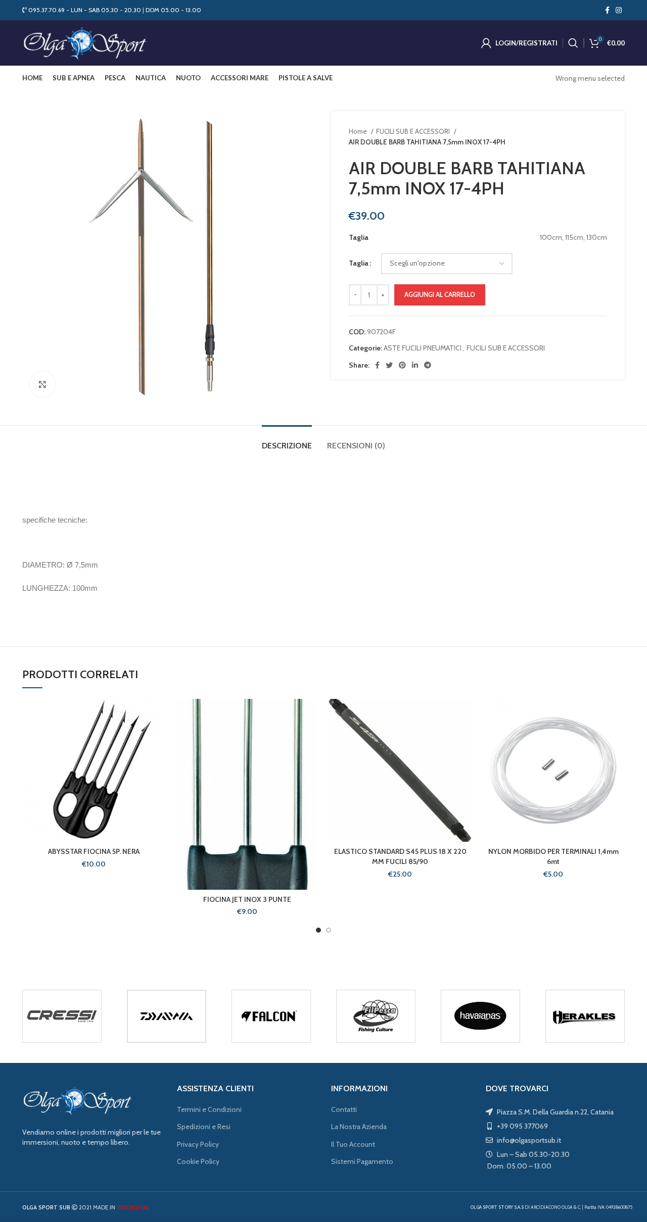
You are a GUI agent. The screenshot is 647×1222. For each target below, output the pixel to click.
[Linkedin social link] (415, 365)
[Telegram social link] (427, 365)
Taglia (358, 263)
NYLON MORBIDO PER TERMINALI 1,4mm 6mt (553, 856)
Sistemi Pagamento (362, 1161)
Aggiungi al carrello (439, 294)
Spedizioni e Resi (203, 1126)
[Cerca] (573, 43)
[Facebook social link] (607, 10)
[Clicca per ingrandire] (42, 384)
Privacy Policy (198, 1144)
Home (358, 131)
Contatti (344, 1109)
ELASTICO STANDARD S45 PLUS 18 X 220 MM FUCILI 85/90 (400, 856)
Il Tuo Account (353, 1144)
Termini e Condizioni (209, 1109)
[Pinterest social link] (402, 365)
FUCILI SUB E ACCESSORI (413, 131)
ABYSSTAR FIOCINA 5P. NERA (94, 851)
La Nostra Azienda (359, 1126)
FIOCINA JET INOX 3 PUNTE (247, 899)
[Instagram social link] (619, 10)
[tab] (287, 440)
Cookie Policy (198, 1161)
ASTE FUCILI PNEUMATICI (422, 347)
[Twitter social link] (389, 365)
